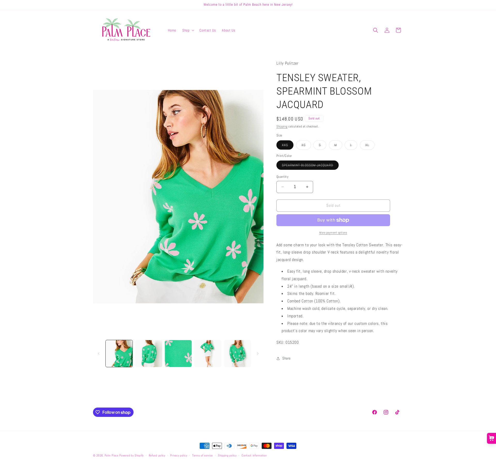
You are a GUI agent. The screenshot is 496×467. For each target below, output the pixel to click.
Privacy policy (178, 455)
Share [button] (286, 358)
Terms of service (202, 455)
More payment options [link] (333, 233)
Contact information (254, 455)
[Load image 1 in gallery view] (119, 353)
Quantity (282, 176)
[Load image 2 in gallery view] (148, 353)
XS (306, 146)
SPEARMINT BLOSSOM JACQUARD (310, 166)
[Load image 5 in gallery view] (237, 353)
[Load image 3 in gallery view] (178, 353)
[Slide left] (98, 353)
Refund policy (157, 455)
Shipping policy (227, 455)
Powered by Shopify (131, 455)
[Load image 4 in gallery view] (207, 353)
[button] (187, 30)
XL (370, 146)
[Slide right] (258, 353)
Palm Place (112, 455)
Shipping (282, 126)
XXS (287, 146)
